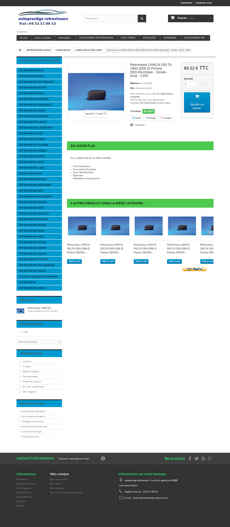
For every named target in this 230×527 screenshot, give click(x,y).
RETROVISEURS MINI (31, 190)
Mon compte (59, 474)
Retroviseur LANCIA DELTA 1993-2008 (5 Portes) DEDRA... (78, 248)
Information (31, 353)
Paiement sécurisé (31, 381)
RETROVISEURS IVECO (32, 156)
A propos (26, 366)
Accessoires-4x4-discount (34, 426)
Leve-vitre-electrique (32, 431)
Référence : (136, 83)
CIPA (25, 332)
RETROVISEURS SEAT (31, 236)
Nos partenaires (30, 376)
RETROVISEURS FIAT (31, 133)
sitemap (21, 505)
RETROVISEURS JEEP (31, 162)
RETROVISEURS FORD (32, 139)
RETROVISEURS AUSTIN (32, 87)
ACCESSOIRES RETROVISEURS (96, 38)
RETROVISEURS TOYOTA (33, 259)
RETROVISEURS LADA (31, 167)
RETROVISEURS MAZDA (32, 179)
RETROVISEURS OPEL (31, 207)
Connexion (186, 3)
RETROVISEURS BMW (31, 93)
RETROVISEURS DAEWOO (34, 116)
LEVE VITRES (128, 38)
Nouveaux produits (26, 484)
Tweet (137, 118)
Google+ (167, 118)
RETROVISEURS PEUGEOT (34, 213)
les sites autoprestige (33, 386)
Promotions (23, 479)
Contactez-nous (204, 3)
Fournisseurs (31, 324)
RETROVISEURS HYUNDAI (33, 144)
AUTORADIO (169, 38)
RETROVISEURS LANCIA (32, 122)
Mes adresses (57, 488)
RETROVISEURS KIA (30, 173)
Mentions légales (30, 371)
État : (133, 88)
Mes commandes (59, 479)
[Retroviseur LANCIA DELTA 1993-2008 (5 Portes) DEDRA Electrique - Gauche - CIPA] (115, 226)
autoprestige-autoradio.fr (34, 411)
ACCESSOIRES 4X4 (194, 38)
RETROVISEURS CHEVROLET (35, 104)
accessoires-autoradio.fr (33, 416)
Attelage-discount (30, 436)
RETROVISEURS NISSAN (33, 202)
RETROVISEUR (27, 282)
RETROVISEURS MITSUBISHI (35, 196)
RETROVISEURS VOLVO (32, 270)
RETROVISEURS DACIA (32, 110)
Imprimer (140, 125)
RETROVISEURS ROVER (32, 225)
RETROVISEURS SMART (32, 248)
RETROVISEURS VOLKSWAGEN (36, 265)
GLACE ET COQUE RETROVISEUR (38, 276)
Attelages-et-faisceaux (33, 421)
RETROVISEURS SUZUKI (33, 253)
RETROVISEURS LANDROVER (36, 127)
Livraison (26, 361)
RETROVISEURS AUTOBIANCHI (36, 82)
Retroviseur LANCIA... (40, 308)
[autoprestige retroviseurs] (48, 17)
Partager (151, 118)
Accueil (23, 38)
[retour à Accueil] (20, 50)
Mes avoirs (55, 484)
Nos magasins (29, 391)
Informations (64, 38)
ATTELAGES (149, 38)
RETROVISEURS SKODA (32, 242)
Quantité (188, 78)
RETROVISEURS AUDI (31, 76)
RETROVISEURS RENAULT (34, 219)
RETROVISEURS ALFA (31, 70)
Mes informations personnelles (66, 492)
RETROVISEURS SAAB (31, 230)
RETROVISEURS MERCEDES (35, 185)
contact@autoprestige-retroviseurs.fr (150, 498)
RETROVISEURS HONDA (32, 150)
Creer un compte (43, 38)
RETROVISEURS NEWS (32, 288)
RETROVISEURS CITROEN (34, 99)
